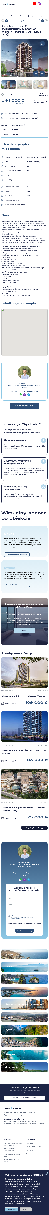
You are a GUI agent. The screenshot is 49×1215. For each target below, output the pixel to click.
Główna (4, 16)
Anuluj (25, 1209)
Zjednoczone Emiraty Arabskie (23, 1004)
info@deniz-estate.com (14, 1119)
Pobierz (24, 630)
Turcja (15, 130)
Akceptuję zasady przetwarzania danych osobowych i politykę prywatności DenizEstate (25, 917)
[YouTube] (34, 3)
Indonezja (10, 979)
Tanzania (10, 1054)
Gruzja (9, 1017)
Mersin (15, 134)
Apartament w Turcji (36, 157)
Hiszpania (11, 954)
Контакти (30, 1150)
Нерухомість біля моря (12, 1155)
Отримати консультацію (24, 1097)
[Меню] (44, 4)
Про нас (29, 1143)
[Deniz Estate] (8, 4)
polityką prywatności (18, 1180)
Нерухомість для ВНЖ (11, 1160)
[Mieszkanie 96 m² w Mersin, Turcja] (24, 682)
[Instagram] (39, 3)
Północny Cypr (14, 1042)
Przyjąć (11, 1209)
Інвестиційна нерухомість (9, 1150)
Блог (28, 1153)
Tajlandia (10, 1029)
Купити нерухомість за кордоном (13, 1144)
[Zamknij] (46, 1173)
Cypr (8, 992)
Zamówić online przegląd (16, 554)
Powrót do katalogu (31, 21)
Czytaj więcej (18, 125)
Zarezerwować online (24, 406)
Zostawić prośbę (24, 931)
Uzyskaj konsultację (34, 828)
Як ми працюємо (33, 1147)
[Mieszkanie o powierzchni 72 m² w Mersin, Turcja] (24, 795)
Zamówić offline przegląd (16, 585)
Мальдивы (11, 1067)
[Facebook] (12, 1130)
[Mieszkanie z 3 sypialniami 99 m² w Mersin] (24, 738)
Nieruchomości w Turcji (19, 16)
